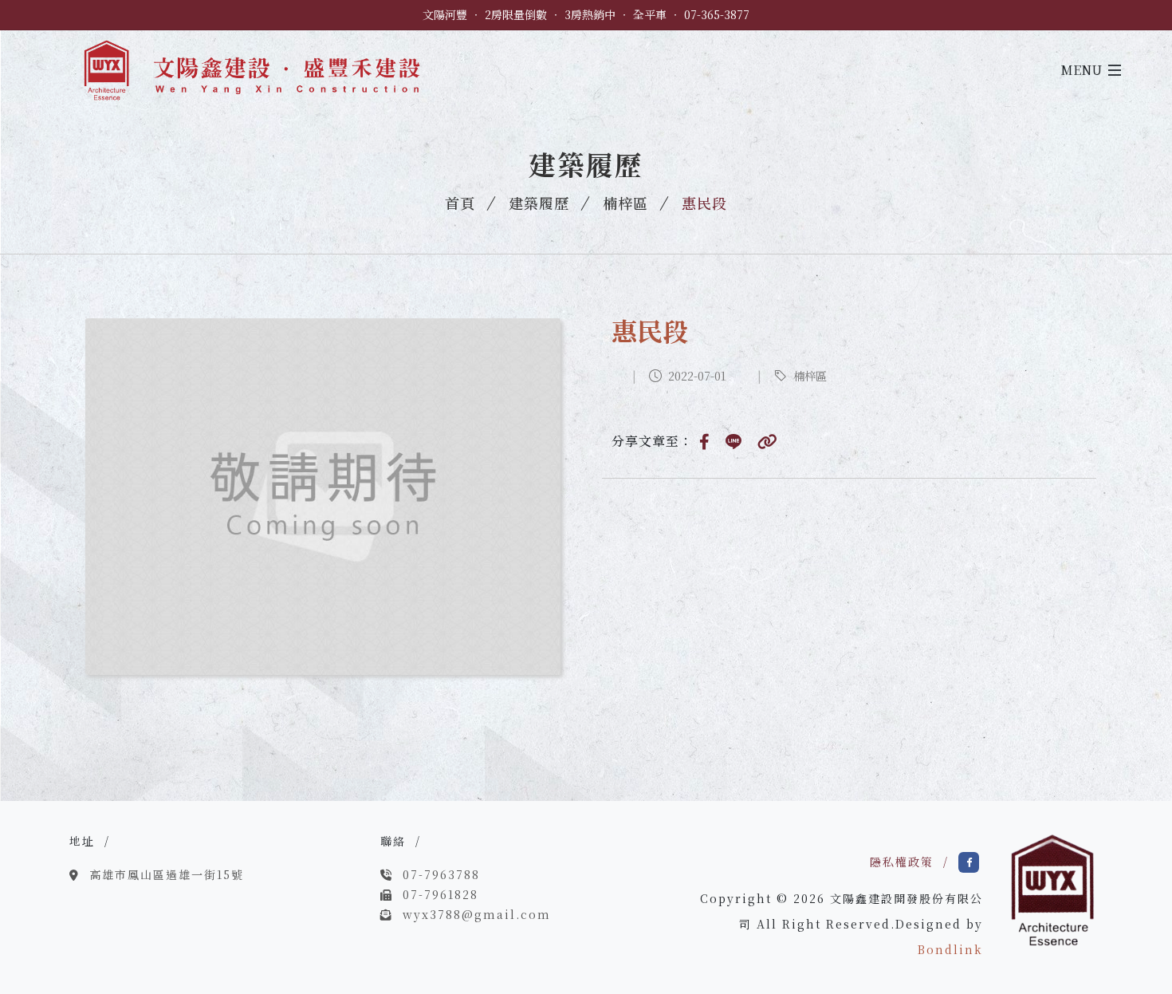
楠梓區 (625, 202)
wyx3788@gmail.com (477, 914)
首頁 (460, 202)
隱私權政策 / (914, 862)
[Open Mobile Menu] (1114, 70)
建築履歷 (539, 202)
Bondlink (950, 949)
